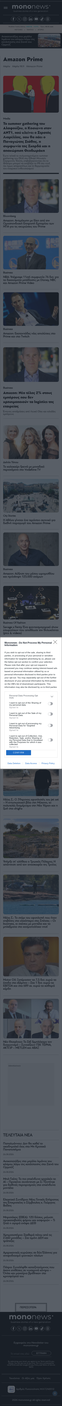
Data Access (31, 763)
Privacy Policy (48, 763)
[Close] (56, 643)
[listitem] (31, 697)
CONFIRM (18, 752)
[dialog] (31, 703)
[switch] (50, 703)
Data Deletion (14, 763)
